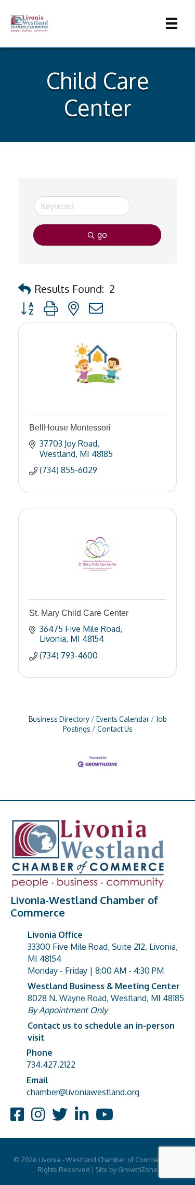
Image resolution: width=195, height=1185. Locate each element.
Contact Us (115, 728)
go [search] (102, 235)
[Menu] (172, 23)
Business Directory (59, 719)
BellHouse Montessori (70, 427)
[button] (24, 288)
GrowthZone (138, 1169)
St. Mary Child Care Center (78, 613)
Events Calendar (122, 719)
